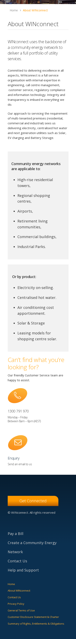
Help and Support (23, 570)
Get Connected (33, 501)
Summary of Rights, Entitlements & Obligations (36, 623)
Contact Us (17, 560)
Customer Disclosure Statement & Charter (33, 617)
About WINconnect (19, 590)
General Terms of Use (21, 610)
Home (11, 584)
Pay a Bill (15, 533)
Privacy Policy (16, 604)
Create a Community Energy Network (32, 547)
